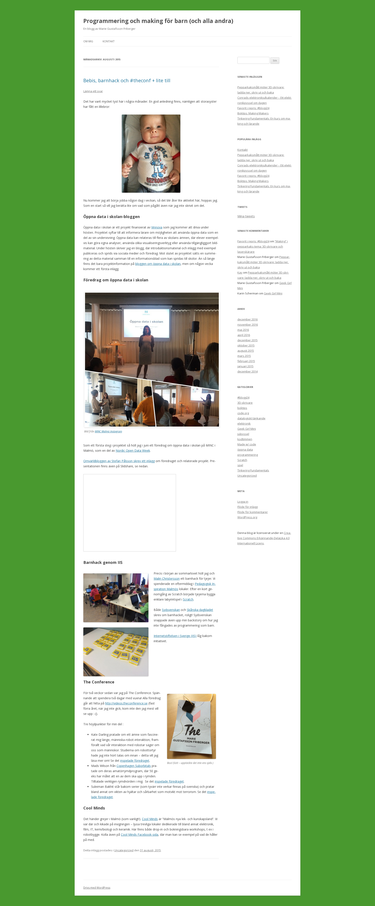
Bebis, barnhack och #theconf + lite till (126, 80)
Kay (239, 272)
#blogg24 (243, 397)
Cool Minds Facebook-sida (139, 834)
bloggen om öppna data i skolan (158, 264)
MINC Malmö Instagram (108, 431)
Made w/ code (246, 444)
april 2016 (243, 335)
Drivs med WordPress (96, 888)
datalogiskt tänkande (251, 418)
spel (240, 465)
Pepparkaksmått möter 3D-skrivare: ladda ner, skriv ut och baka (263, 262)
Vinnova (156, 227)
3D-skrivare (245, 403)
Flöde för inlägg (247, 507)
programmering (247, 455)
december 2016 (247, 319)
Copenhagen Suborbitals (134, 766)
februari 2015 (246, 361)
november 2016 (247, 325)
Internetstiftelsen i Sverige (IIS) (175, 636)
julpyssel (243, 434)
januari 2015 (245, 366)
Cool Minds (150, 819)
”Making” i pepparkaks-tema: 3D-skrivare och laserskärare (262, 246)
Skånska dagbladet (200, 610)
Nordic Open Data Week (133, 450)
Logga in (242, 502)
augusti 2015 (245, 351)
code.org (243, 413)
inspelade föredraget (134, 760)
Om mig (88, 41)
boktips (242, 408)
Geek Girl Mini (273, 293)
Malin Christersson (167, 578)
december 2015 (247, 340)
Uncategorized (123, 850)
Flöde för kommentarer (252, 512)
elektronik (244, 423)
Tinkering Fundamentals (253, 470)
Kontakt (109, 41)
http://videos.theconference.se (126, 703)
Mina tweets (246, 216)
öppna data (245, 449)
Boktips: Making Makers (253, 113)
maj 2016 (243, 330)
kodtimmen (244, 439)
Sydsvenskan (171, 610)
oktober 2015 (246, 345)
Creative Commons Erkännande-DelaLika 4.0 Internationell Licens (264, 538)
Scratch (188, 599)
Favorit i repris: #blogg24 (253, 108)
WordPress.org (247, 517)
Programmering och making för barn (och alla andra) (158, 21)
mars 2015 (244, 356)
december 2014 (247, 371)
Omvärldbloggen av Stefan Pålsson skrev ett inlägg (119, 461)
